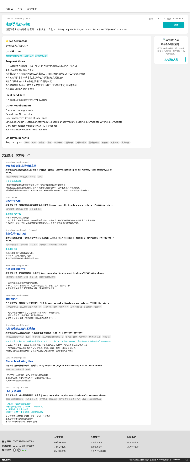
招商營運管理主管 (16, 269)
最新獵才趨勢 (96, 446)
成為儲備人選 (171, 59)
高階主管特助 (13, 201)
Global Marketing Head (20, 361)
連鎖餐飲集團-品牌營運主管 (21, 165)
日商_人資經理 (14, 391)
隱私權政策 (6, 460)
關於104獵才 (133, 442)
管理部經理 (12, 298)
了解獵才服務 (96, 442)
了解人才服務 (60, 446)
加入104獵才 (133, 446)
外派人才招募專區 (98, 451)
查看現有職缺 (60, 442)
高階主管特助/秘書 (16, 233)
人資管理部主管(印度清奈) (20, 328)
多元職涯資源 (60, 451)
